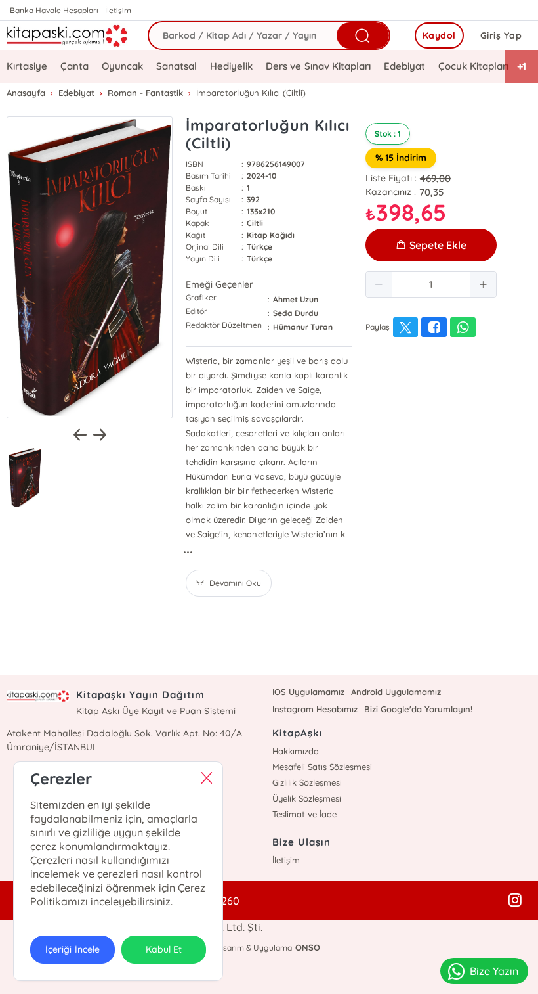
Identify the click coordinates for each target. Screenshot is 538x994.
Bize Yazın (494, 971)
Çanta (74, 66)
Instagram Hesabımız (315, 709)
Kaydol (439, 35)
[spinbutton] (431, 284)
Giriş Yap (501, 35)
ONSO (307, 947)
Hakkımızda (295, 751)
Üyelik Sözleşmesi (306, 798)
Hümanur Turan (303, 327)
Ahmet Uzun (295, 299)
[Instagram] (515, 901)
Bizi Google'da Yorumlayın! (418, 709)
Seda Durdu (295, 313)
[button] (379, 284)
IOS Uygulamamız (308, 692)
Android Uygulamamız (396, 692)
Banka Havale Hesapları (54, 10)
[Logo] (67, 35)
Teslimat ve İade (304, 814)
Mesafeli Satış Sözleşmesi (322, 766)
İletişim (118, 10)
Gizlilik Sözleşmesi (307, 782)
